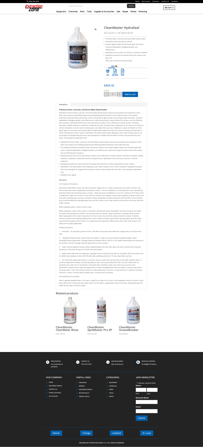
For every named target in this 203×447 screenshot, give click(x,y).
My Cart (168, 7)
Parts (82, 12)
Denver (56, 433)
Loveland (116, 433)
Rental (133, 12)
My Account (146, 1)
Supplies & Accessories (104, 12)
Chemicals (73, 12)
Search (131, 6)
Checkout (155, 1)
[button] (95, 29)
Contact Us (165, 1)
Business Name (142, 398)
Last (148, 393)
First (137, 393)
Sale (118, 12)
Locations (174, 1)
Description (63, 104)
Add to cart (130, 94)
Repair (125, 12)
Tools (89, 12)
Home (137, 1)
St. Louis (147, 433)
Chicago (86, 433)
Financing (143, 12)
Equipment (61, 12)
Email (139, 407)
